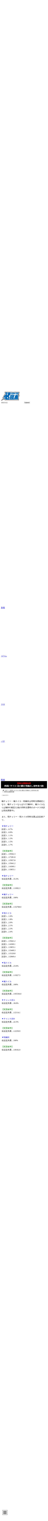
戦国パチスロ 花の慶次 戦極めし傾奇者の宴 (24, 790)
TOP (6, 790)
